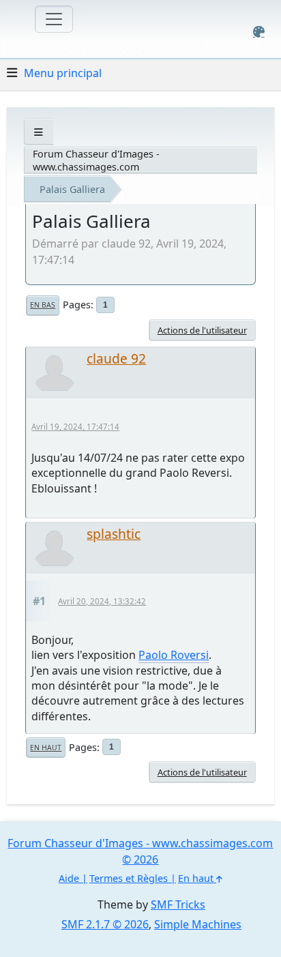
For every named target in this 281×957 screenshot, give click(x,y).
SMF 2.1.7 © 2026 (105, 924)
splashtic (113, 534)
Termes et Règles (128, 878)
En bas (42, 305)
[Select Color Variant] (258, 31)
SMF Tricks (178, 904)
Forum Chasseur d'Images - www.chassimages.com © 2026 (140, 851)
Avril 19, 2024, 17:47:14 (75, 427)
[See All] (38, 132)
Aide (69, 878)
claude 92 (116, 358)
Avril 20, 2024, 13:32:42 (102, 601)
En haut (45, 747)
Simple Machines (197, 924)
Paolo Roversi (173, 654)
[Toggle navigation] (54, 19)
